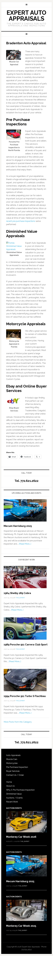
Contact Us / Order (15, 775)
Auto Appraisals (13, 755)
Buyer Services (13, 771)
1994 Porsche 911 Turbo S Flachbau (25, 696)
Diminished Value (14, 794)
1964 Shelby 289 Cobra (17, 593)
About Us (10, 786)
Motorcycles (12, 763)
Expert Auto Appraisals (26, 15)
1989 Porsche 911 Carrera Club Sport (25, 644)
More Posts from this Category (18, 722)
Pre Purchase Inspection (17, 767)
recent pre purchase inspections (20, 221)
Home (9, 782)
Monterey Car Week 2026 (21, 836)
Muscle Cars (11, 759)
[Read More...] (25, 544)
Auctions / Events (14, 798)
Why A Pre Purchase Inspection (20, 790)
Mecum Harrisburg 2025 (18, 525)
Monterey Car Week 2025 (21, 925)
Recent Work (12, 802)
